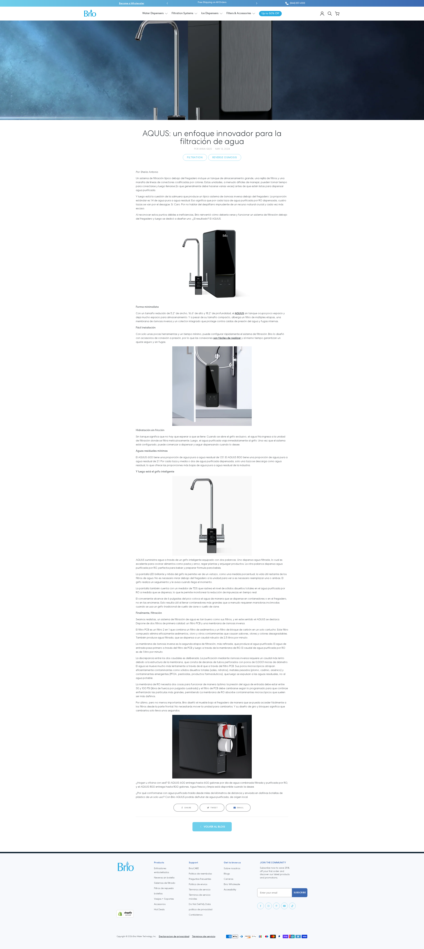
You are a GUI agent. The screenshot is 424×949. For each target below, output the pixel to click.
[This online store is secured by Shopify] (133, 913)
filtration (195, 157)
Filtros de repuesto (164, 888)
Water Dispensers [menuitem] (153, 13)
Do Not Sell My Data (200, 904)
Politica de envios (198, 884)
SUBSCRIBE (300, 892)
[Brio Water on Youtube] (284, 906)
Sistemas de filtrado (164, 882)
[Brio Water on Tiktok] (292, 906)
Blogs (227, 873)
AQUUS (239, 313)
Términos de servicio (200, 889)
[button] (167, 3)
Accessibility (230, 889)
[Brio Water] (90, 13)
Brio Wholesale (232, 884)
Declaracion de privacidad (174, 936)
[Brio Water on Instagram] (268, 906)
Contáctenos (195, 914)
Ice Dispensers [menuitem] (209, 13)
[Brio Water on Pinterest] (276, 906)
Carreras (228, 878)
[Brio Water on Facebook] (260, 906)
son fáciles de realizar (227, 338)
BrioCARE (194, 868)
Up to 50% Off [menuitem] (270, 13)
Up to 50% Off (223, 2)
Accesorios (159, 904)
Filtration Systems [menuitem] (182, 13)
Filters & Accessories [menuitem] (238, 13)
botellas (158, 893)
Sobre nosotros (232, 868)
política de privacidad (200, 909)
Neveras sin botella (164, 877)
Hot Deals (159, 909)
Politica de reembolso (200, 873)
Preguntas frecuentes (200, 878)
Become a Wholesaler (131, 3)
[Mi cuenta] (322, 13)
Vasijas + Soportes (164, 898)
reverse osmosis (224, 157)
